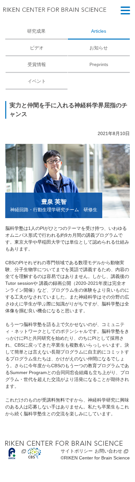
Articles (98, 31)
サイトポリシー (77, 451)
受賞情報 (37, 64)
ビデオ (37, 47)
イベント (37, 81)
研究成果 (36, 31)
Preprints (98, 64)
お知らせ (98, 47)
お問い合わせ (108, 451)
